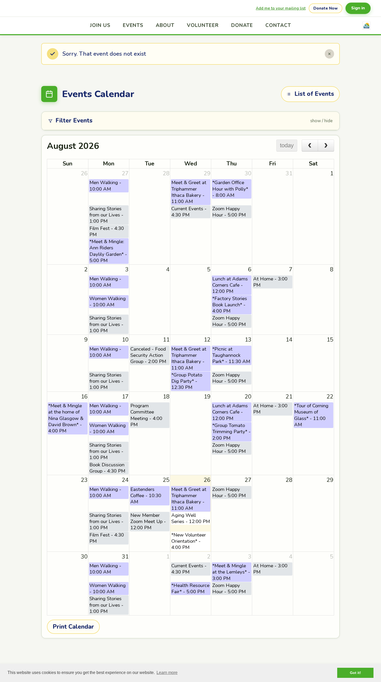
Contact (278, 25)
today (287, 145)
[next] (326, 145)
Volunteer (203, 25)
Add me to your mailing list (281, 8)
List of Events (314, 94)
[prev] (310, 145)
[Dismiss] (329, 54)
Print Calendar (73, 627)
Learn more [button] (167, 672)
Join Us (100, 25)
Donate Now (325, 8)
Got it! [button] (355, 673)
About (165, 25)
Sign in (358, 8)
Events (133, 25)
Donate (242, 25)
